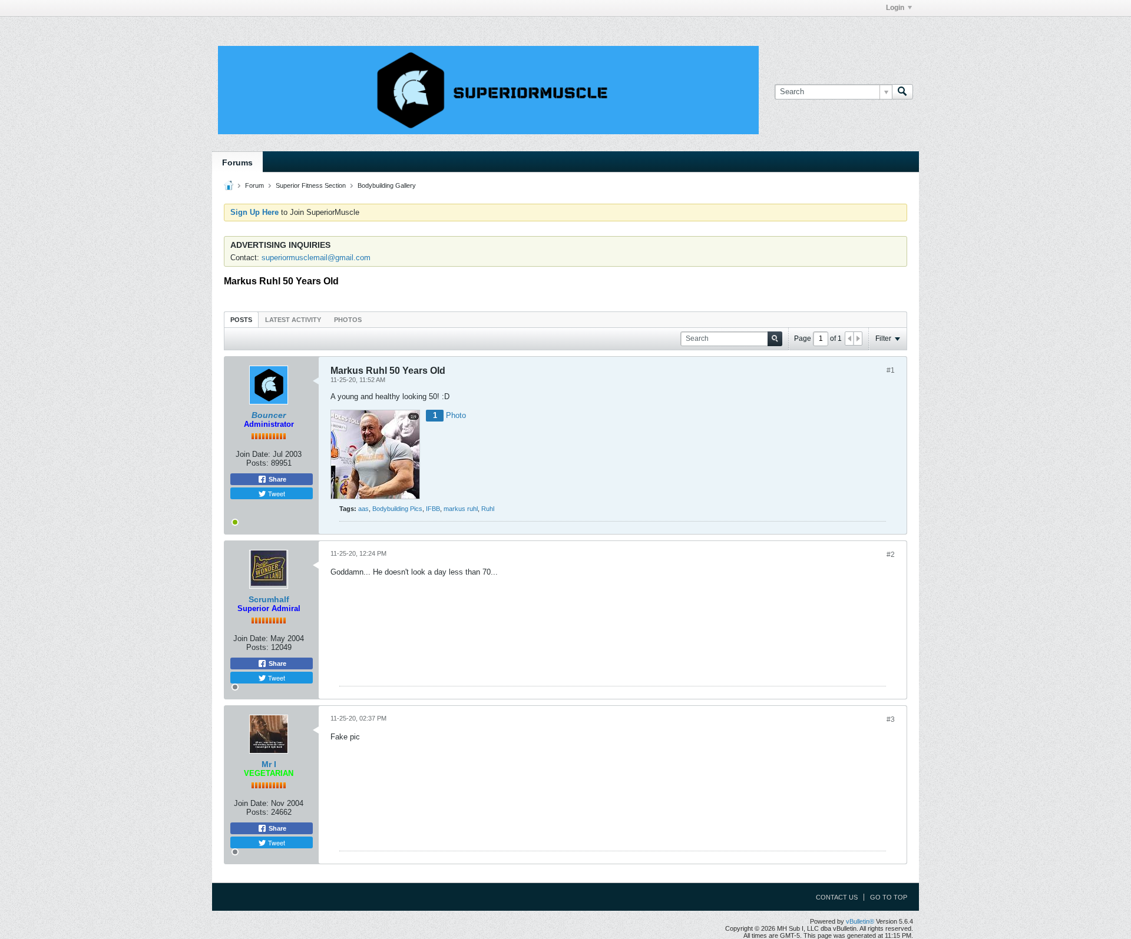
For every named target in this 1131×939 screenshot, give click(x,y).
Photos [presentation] (348, 319)
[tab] (241, 319)
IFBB (433, 508)
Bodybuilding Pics (397, 508)
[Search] (902, 91)
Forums (237, 162)
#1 (891, 370)
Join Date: (253, 454)
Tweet (275, 493)
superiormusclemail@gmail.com (316, 257)
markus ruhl (461, 508)
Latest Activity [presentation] (293, 319)
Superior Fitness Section (311, 185)
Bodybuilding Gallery (387, 185)
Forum (254, 185)
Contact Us (837, 897)
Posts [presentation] (241, 319)
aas (363, 508)
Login (895, 8)
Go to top (888, 897)
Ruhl (487, 508)
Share (276, 479)
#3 (891, 719)
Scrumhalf (269, 599)
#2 (891, 554)
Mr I (269, 764)
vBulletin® (860, 921)
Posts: (257, 463)
